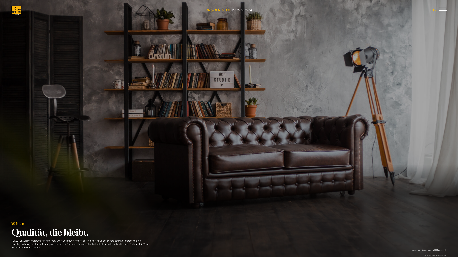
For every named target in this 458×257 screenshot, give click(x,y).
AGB (434, 250)
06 (250, 10)
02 (234, 10)
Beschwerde (442, 250)
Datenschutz (426, 250)
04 (242, 10)
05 (246, 10)
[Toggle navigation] (442, 10)
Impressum (416, 250)
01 (219, 10)
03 (238, 10)
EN (434, 10)
